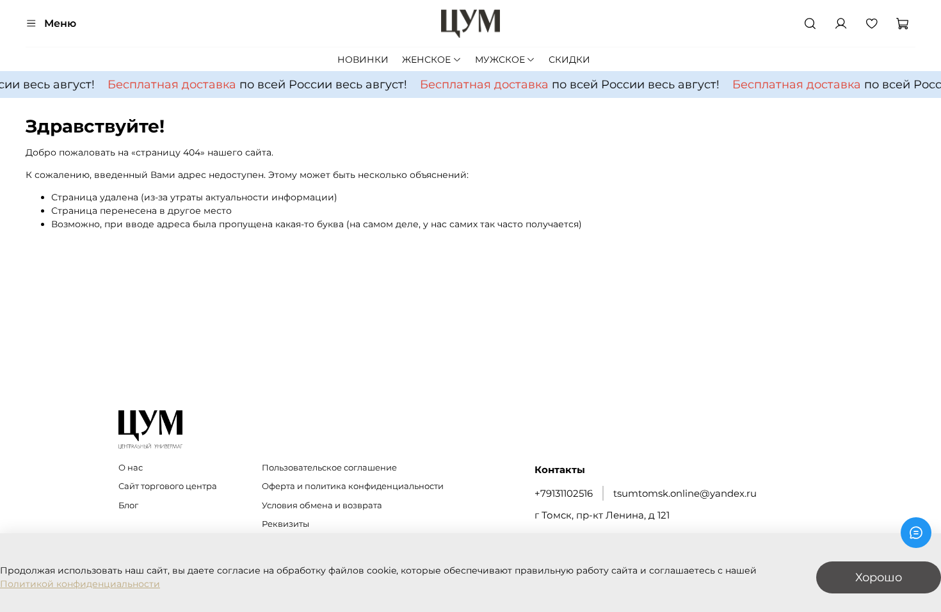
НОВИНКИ (363, 59)
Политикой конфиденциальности (80, 584)
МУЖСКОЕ (500, 59)
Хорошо (878, 577)
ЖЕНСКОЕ (426, 59)
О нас (130, 467)
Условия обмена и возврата (322, 505)
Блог (128, 505)
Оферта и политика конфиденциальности (353, 486)
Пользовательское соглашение (329, 467)
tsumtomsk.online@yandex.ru (685, 493)
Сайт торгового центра (167, 486)
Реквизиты (285, 524)
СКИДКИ (569, 59)
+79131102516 (564, 493)
